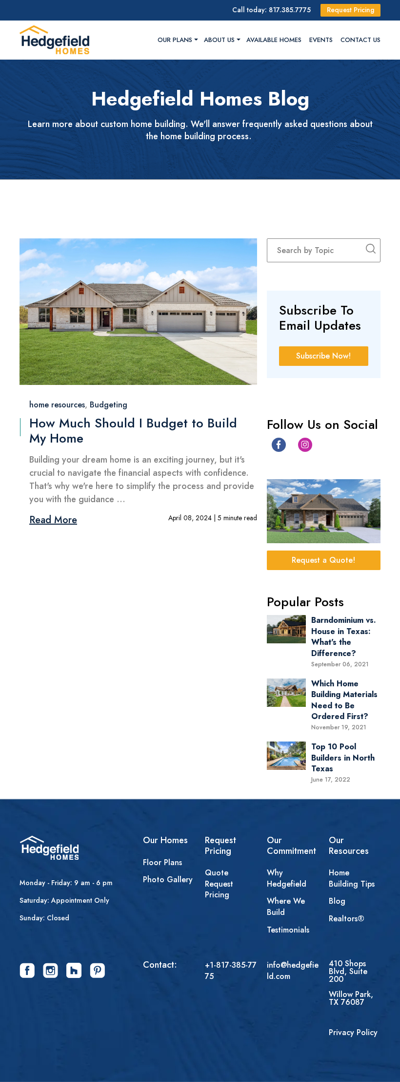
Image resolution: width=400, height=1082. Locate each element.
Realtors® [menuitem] (346, 918)
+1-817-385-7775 (231, 970)
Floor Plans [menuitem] (162, 862)
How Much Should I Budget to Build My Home (133, 430)
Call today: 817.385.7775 (271, 10)
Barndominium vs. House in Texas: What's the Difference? (343, 636)
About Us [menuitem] (219, 39)
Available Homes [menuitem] (273, 39)
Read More (53, 520)
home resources (57, 404)
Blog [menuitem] (337, 901)
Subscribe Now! (323, 355)
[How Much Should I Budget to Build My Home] (138, 311)
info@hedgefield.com (293, 970)
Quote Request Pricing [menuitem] (219, 884)
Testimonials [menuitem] (288, 930)
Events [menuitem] (321, 39)
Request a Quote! (323, 560)
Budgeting (108, 404)
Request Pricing (350, 10)
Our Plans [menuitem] (175, 39)
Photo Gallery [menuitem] (168, 879)
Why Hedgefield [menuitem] (286, 878)
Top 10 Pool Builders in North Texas (343, 757)
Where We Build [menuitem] (286, 906)
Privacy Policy (353, 1033)
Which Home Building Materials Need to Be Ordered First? (344, 700)
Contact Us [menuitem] (360, 39)
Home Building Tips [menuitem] (352, 878)
